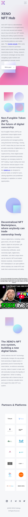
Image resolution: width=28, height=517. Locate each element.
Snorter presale (12, 44)
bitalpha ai (7, 170)
